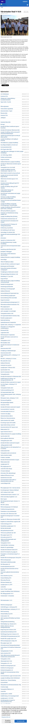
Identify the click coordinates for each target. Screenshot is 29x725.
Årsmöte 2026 (4, 113)
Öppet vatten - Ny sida (6, 102)
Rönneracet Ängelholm (6, 400)
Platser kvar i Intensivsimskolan (8, 418)
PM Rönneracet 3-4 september (8, 334)
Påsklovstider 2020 (5, 462)
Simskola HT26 (4, 96)
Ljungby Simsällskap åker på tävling (9, 216)
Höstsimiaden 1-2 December (7, 595)
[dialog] (14, 714)
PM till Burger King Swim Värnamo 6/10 (10, 634)
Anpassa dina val (6, 717)
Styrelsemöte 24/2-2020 (6, 477)
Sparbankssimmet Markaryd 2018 (8, 631)
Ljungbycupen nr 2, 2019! (6, 584)
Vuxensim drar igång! (5, 413)
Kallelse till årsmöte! (5, 291)
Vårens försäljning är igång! (7, 261)
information (3, 238)
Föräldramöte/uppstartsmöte (7, 509)
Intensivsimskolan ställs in (7, 416)
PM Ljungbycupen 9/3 (6, 466)
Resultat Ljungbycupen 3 (6, 318)
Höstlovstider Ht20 (5, 450)
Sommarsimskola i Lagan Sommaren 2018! (11, 675)
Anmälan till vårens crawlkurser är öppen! (10, 264)
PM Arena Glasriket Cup (6, 582)
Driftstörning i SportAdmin (7, 227)
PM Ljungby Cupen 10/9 (6, 643)
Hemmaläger (4, 259)
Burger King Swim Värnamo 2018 (8, 629)
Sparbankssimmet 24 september (8, 322)
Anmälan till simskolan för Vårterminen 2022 (11, 376)
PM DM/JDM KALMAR (6, 528)
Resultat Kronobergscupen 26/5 (8, 665)
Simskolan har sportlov (6, 365)
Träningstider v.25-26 (5, 658)
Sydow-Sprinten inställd (6, 455)
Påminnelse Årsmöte (5, 580)
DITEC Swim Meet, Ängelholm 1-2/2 (9, 496)
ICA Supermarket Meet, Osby (7, 392)
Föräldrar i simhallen (5, 457)
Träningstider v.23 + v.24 (6, 663)
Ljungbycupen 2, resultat (6, 693)
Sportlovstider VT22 (5, 369)
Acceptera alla (20, 721)
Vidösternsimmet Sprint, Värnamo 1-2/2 (10, 494)
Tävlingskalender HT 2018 (6, 651)
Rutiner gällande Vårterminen (7, 438)
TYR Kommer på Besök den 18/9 (8, 532)
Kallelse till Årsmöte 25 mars (7, 475)
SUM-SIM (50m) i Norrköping (7, 545)
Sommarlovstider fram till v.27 (7, 411)
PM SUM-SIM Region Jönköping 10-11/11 (10, 609)
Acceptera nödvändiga (8, 721)
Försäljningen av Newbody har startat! (9, 272)
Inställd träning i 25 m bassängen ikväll (10, 696)
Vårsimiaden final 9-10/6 (11, 12)
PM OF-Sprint (4, 499)
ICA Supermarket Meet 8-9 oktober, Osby (10, 315)
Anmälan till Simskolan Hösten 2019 (9, 549)
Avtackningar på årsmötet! (7, 286)
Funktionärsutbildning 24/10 (7, 390)
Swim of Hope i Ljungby (6, 589)
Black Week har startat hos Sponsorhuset (10, 173)
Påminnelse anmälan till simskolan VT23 (10, 304)
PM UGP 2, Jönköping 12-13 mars (8, 358)
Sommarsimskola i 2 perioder (7, 409)
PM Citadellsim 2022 (5, 342)
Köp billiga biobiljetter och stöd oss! (9, 144)
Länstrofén (3, 586)
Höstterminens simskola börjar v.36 (9, 218)
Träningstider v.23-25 (5, 340)
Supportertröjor (4, 278)
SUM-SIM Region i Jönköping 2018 (9, 607)
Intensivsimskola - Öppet (6, 111)
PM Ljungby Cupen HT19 (6, 535)
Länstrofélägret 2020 (5, 483)
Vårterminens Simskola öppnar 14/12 (9, 178)
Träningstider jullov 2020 (6, 440)
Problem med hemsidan (6, 157)
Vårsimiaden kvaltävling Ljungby (8, 562)
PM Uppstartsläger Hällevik (7, 402)
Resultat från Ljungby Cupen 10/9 (8, 638)
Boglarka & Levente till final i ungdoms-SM (10, 521)
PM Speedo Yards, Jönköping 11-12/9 (9, 398)
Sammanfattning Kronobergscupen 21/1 (10, 302)
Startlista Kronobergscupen (7, 667)
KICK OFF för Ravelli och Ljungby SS (9, 551)
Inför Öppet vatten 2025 (6, 149)
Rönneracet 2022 (4, 330)
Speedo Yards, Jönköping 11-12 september (11, 324)
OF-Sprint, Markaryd (5, 471)
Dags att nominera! (5, 300)
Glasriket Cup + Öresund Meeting (8, 680)
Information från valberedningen (8, 473)
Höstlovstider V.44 (5, 616)
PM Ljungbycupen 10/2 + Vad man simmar (10, 487)
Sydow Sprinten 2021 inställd (7, 420)
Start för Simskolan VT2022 (7, 372)
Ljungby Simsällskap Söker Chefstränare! (10, 678)
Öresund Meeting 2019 (6, 577)
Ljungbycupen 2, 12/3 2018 (7, 698)
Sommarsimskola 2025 (6, 147)
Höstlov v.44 (3, 181)
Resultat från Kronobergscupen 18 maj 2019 (11, 557)
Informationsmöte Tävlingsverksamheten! (10, 645)
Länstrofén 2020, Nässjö (6, 468)
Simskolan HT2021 (5, 404)
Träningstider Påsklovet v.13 (7, 689)
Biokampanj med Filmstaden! (7, 266)
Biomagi (3, 124)
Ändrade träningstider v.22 (7, 670)
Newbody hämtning (5, 320)
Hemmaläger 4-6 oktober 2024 (8, 232)
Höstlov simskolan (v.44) (6, 309)
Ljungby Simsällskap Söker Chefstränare (10, 591)
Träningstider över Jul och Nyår (8, 167)
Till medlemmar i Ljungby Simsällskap (9, 142)
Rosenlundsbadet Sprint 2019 (7, 566)
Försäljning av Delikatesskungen (8, 350)
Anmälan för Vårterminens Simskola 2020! (10, 519)
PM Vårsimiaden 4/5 (5, 564)
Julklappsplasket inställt (6, 445)
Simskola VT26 (4, 115)
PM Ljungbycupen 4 (5, 306)
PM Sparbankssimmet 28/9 (7, 530)
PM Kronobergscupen (6, 559)
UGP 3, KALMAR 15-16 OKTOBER (8, 311)
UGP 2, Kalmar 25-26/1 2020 (7, 492)
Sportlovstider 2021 (5, 436)
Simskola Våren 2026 (5, 122)
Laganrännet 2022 (5, 332)
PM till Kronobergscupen (6, 604)
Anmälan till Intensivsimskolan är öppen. (10, 459)
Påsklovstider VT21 (5, 429)
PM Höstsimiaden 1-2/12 (6, 600)
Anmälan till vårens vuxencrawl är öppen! (10, 442)
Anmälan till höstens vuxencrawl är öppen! (10, 407)
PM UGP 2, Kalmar (5, 504)
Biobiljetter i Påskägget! (6, 251)
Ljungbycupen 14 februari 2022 (8, 367)
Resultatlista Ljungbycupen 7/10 (8, 526)
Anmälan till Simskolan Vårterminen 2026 (10, 130)
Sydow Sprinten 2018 (5, 653)
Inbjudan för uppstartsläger (7, 547)
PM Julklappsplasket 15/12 (7, 593)
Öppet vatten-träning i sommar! (8, 425)
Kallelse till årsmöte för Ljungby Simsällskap (11, 433)
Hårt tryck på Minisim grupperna (8, 210)
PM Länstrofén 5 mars (6, 360)
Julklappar (3, 117)
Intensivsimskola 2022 (6, 348)
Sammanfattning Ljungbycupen (8, 295)
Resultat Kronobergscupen (7, 284)
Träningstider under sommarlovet (8, 453)
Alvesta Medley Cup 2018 (6, 613)
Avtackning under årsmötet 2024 (8, 249)
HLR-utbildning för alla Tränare (8, 230)
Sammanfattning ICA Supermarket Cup (10, 293)
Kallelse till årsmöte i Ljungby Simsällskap (10, 161)
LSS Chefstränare (5, 94)
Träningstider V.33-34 (5, 543)
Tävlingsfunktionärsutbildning (7, 621)
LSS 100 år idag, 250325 (6, 155)
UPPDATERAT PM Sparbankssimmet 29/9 (10, 636)
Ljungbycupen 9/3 (5, 464)
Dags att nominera (5, 159)
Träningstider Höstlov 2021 (7, 387)
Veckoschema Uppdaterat (7, 108)
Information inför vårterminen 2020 (9, 513)
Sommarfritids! (4, 682)
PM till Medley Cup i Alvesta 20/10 (8, 624)
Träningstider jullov (5, 374)
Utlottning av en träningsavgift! (8, 288)
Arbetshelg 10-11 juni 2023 (7, 276)
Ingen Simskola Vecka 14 (6, 431)
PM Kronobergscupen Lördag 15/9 (9, 640)
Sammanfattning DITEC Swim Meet (9, 297)
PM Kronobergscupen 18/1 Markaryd (9, 507)
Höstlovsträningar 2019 (6, 523)
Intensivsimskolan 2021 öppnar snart (9, 427)
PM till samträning (5, 611)
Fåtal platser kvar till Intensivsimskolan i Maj (11, 684)
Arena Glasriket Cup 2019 (6, 575)
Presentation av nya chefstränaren (8, 511)
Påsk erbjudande (4, 106)
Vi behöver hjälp (4, 687)
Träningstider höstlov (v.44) (7, 313)
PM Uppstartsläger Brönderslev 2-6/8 (9, 274)
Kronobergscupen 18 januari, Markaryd (10, 490)
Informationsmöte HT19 (6, 537)
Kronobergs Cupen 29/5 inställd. (8, 422)
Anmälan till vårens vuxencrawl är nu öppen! (11, 382)
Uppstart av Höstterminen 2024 (8, 240)
